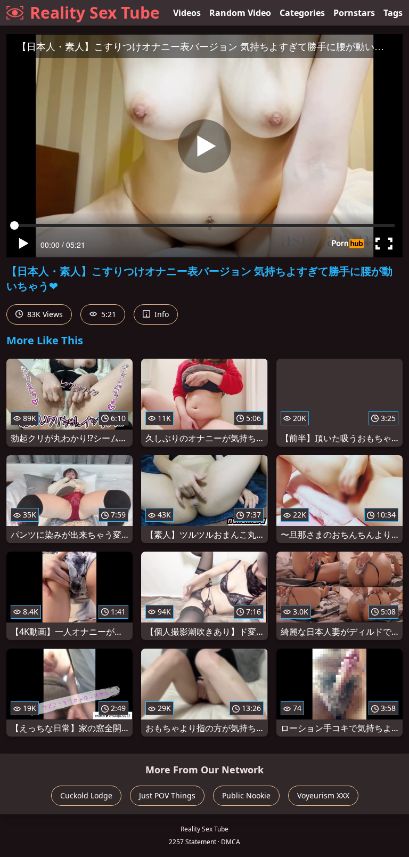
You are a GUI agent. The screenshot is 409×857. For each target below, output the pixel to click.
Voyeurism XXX (323, 795)
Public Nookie (246, 795)
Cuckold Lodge (86, 795)
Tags (393, 13)
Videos (187, 13)
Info (160, 314)
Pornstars (354, 13)
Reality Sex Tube (95, 12)
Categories (302, 13)
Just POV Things (167, 795)
